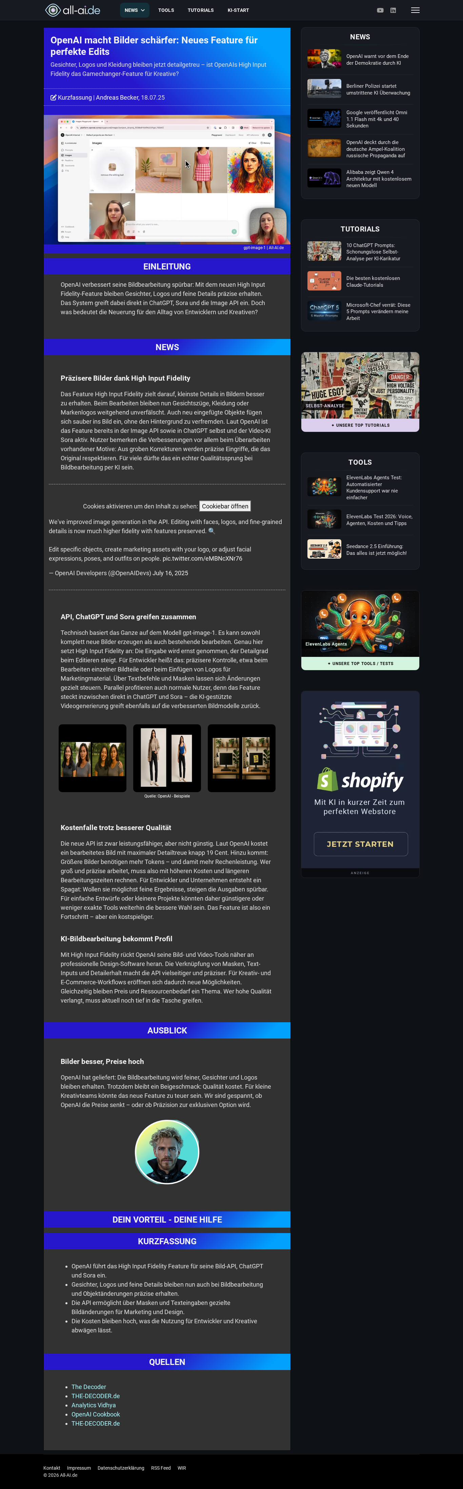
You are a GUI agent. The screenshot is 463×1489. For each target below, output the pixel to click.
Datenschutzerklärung (121, 1468)
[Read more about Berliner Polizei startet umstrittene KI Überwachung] (324, 88)
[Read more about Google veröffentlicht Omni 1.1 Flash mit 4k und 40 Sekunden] (324, 118)
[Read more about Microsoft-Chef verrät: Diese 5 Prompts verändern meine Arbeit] (324, 310)
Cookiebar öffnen (225, 506)
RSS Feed (161, 1468)
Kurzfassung (75, 97)
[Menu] (415, 10)
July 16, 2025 (170, 573)
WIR (182, 1468)
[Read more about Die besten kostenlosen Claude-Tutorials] (324, 280)
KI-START (238, 10)
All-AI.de (276, 247)
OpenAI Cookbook (96, 1414)
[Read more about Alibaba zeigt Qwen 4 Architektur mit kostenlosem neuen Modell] (324, 177)
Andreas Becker (117, 97)
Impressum (79, 1468)
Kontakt (51, 1468)
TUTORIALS (201, 10)
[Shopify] (360, 779)
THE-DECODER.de (96, 1396)
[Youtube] (380, 10)
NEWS (131, 10)
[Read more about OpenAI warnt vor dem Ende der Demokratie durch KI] (324, 58)
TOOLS (166, 10)
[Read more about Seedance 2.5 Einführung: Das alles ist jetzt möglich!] (324, 548)
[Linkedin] (393, 10)
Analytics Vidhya (94, 1405)
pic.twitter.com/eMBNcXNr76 (202, 558)
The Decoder (89, 1386)
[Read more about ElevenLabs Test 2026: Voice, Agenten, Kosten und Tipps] (324, 518)
